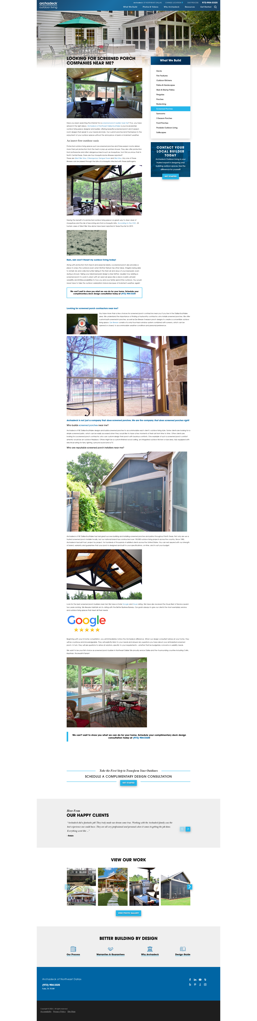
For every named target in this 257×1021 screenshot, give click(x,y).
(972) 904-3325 (128, 294)
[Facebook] (190, 979)
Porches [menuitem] (159, 99)
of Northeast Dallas (148, 3)
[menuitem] (130, 7)
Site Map (71, 1012)
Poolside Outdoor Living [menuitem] (166, 128)
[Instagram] (205, 984)
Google (126, 604)
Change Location (173, 3)
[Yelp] (190, 984)
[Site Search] (215, 7)
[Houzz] (205, 979)
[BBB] (200, 984)
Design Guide (182, 955)
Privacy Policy (59, 1012)
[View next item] (188, 829)
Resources (190, 7)
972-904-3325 (210, 3)
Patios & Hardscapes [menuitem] (165, 85)
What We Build (130, 7)
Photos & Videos (150, 7)
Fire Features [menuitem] (162, 76)
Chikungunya (92, 158)
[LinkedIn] (195, 979)
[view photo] (81, 887)
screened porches (88, 425)
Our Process (192, 3)
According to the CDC (127, 223)
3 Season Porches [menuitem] (164, 118)
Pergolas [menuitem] (160, 95)
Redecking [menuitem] (161, 104)
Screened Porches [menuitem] (164, 109)
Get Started (205, 7)
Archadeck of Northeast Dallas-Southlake (103, 126)
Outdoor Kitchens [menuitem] (164, 81)
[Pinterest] (195, 984)
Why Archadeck (171, 7)
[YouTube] (200, 979)
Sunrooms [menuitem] (160, 114)
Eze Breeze (114, 322)
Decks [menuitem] (159, 71)
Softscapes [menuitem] (161, 133)
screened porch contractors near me (98, 309)
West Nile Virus (80, 158)
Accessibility (45, 1012)
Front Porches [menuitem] (162, 123)
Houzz (135, 604)
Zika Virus (117, 158)
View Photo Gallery (128, 913)
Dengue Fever (104, 158)
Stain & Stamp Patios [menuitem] (165, 90)
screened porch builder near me (115, 123)
